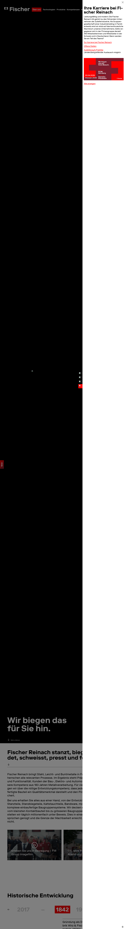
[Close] (122, 2)
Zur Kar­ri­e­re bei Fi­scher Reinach (98, 42)
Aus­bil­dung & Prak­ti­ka (93, 50)
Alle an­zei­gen (90, 83)
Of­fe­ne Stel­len (90, 46)
